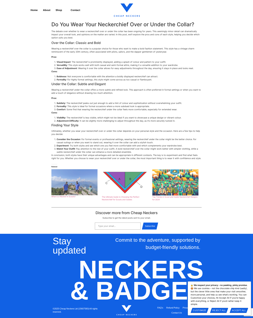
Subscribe (150, 226)
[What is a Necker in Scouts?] (75, 182)
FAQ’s (160, 308)
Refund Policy (172, 308)
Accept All (239, 310)
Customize (199, 310)
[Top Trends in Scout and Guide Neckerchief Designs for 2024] (176, 182)
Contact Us (176, 313)
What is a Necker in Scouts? (63, 196)
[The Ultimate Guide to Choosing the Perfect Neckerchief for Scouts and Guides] (126, 182)
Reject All (219, 310)
